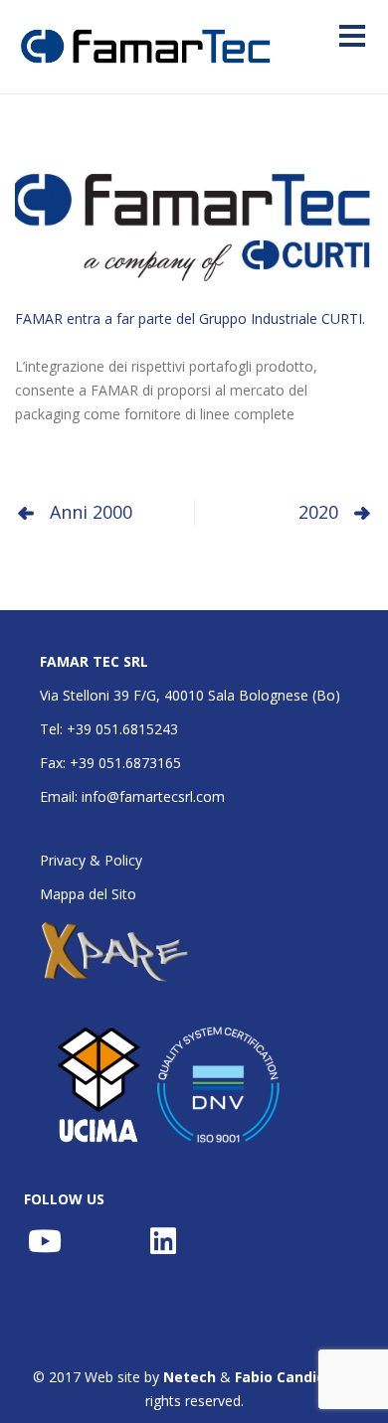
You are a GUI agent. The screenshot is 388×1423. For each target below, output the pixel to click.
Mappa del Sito (88, 893)
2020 (318, 512)
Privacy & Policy (91, 860)
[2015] (194, 213)
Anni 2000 (91, 512)
